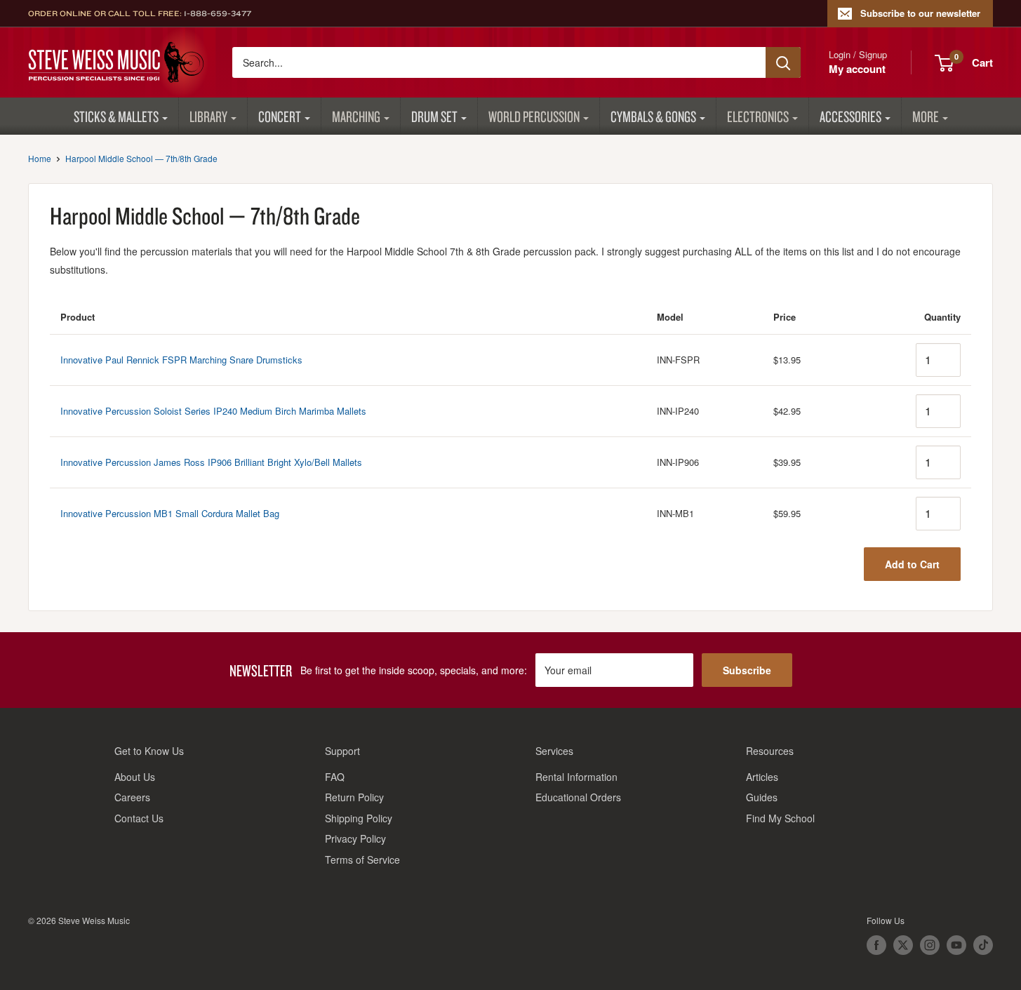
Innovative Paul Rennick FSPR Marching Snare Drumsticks (181, 359)
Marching (356, 116)
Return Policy (354, 797)
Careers (132, 797)
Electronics (758, 116)
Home (39, 158)
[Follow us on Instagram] (930, 945)
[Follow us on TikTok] (983, 945)
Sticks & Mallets (116, 116)
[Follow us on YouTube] (956, 945)
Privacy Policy (355, 838)
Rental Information (576, 777)
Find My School (780, 818)
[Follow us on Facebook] (876, 945)
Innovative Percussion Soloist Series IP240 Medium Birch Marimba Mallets (213, 410)
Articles (762, 777)
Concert (279, 116)
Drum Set (434, 116)
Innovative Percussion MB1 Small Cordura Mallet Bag (169, 513)
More (925, 116)
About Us (134, 777)
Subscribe (747, 670)
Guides (762, 797)
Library (208, 116)
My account (857, 68)
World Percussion (534, 116)
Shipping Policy (358, 818)
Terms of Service (362, 859)
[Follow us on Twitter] (903, 945)
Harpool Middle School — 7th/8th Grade (141, 158)
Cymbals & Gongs (653, 116)
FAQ (335, 777)
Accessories (850, 116)
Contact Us (139, 818)
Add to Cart (912, 564)
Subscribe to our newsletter (920, 13)
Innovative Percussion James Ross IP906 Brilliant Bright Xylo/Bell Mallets (211, 462)
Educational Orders (578, 797)
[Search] (783, 62)
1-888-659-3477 (217, 13)
